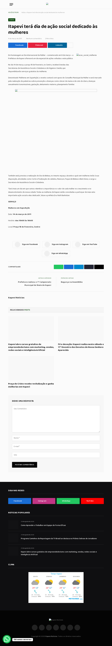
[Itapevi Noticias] (56, 4)
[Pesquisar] (101, 4)
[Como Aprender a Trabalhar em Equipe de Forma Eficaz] (13, 524)
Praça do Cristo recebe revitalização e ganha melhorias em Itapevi (31, 385)
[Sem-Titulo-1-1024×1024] (56, 91)
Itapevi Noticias (16, 297)
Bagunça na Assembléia (71, 282)
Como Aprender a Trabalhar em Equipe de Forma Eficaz (43, 525)
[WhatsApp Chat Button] (7, 639)
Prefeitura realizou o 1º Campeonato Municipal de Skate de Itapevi (34, 283)
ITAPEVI (11, 20)
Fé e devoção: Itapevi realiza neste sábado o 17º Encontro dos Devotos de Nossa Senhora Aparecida (81, 347)
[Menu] (11, 4)
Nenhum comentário (34, 38)
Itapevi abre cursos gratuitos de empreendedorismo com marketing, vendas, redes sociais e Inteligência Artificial (31, 347)
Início (24, 12)
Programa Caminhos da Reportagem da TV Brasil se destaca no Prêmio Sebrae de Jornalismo (59, 538)
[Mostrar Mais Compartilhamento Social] (70, 45)
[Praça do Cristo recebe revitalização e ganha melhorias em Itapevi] (31, 368)
